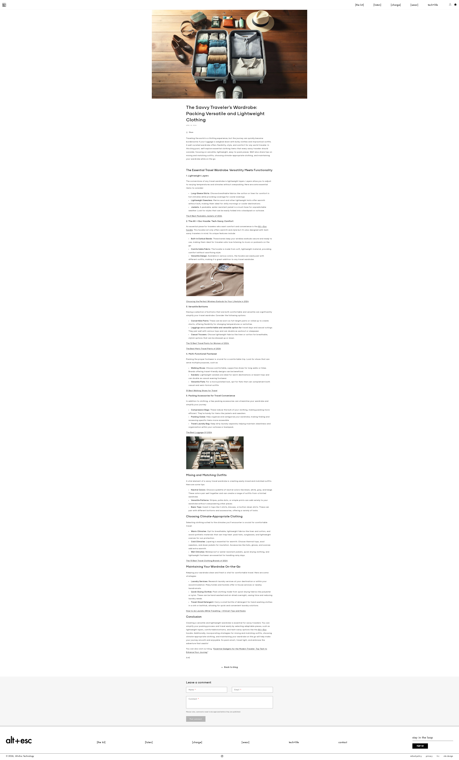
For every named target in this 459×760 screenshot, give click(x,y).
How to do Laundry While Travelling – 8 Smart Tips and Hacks (216, 611)
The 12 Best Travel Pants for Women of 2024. (207, 343)
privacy (429, 756)
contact (342, 742)
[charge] (197, 742)
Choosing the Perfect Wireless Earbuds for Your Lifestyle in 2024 (217, 302)
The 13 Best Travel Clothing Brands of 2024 (207, 561)
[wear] (245, 742)
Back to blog (231, 667)
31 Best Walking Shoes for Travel (201, 391)
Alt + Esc (262, 630)
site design (448, 756)
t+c (438, 756)
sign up (420, 746)
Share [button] (191, 132)
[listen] (149, 742)
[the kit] (101, 742)
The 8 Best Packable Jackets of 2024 (204, 216)
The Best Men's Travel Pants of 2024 (203, 349)
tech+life (294, 742)
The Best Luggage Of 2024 (199, 433)
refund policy (416, 756)
